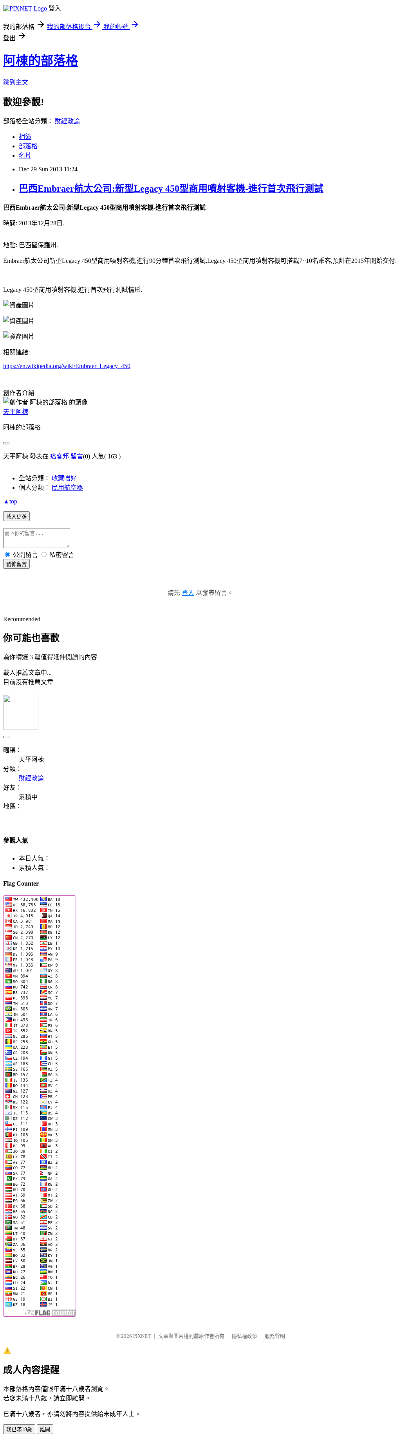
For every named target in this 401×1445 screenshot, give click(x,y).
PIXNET (142, 1336)
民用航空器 (67, 487)
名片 (25, 155)
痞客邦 (59, 456)
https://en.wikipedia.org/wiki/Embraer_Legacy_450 (66, 366)
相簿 (25, 136)
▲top (10, 501)
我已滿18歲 (19, 1429)
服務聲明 (275, 1336)
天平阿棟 (15, 411)
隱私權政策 (244, 1336)
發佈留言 (16, 564)
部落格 (28, 146)
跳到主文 (15, 82)
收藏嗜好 (64, 478)
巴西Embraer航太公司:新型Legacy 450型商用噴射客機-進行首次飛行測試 (171, 188)
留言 (76, 456)
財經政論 (67, 121)
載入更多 (16, 516)
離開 (45, 1429)
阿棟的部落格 (40, 61)
